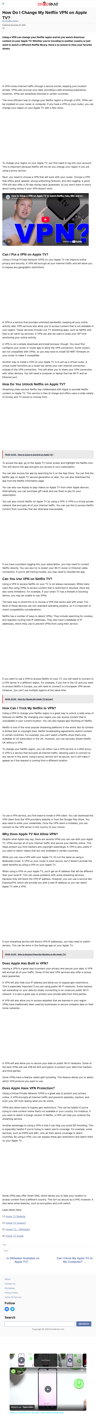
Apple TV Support (16, 1222)
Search (84, 1324)
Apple (6, 1251)
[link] (13, 1371)
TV (3, 28)
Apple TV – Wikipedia (18, 1229)
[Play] (70, 1360)
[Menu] (3, 3)
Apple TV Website (15, 1216)
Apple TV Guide (15, 1235)
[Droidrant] (48, 3)
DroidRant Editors (11, 21)
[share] (82, 1370)
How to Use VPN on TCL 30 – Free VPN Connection (41, 1371)
